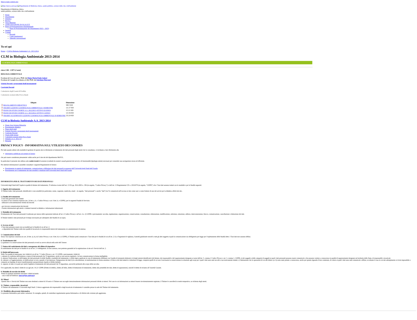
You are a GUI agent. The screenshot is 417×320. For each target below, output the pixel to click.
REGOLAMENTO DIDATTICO (15, 105)
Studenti (8, 30)
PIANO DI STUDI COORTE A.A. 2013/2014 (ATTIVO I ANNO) (26, 113)
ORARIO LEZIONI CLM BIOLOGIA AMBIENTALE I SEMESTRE (28, 108)
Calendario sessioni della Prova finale (18, 137)
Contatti (8, 32)
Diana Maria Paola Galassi (37, 78)
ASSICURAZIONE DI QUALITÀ (17, 25)
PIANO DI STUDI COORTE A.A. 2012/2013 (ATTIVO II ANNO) (27, 110)
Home (7, 15)
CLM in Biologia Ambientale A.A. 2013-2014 (23, 51)
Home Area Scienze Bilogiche (15, 125)
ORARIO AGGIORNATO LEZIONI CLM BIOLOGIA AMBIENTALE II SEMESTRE (34, 116)
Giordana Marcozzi (43, 80)
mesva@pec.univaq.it (27, 275)
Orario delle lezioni (11, 135)
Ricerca (7, 21)
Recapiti (12, 34)
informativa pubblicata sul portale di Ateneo (20, 154)
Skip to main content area (9, 2)
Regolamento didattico (13, 127)
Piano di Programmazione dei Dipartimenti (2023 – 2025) (29, 28)
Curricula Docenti (7, 87)
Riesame (8, 141)
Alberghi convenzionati (18, 38)
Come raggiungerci (16, 36)
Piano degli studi (11, 129)
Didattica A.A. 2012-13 (13, 139)
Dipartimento (9, 17)
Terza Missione (10, 23)
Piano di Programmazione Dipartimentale (19, 26)
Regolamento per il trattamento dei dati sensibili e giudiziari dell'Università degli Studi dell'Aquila (38, 170)
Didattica (8, 19)
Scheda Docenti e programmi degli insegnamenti (18, 84)
